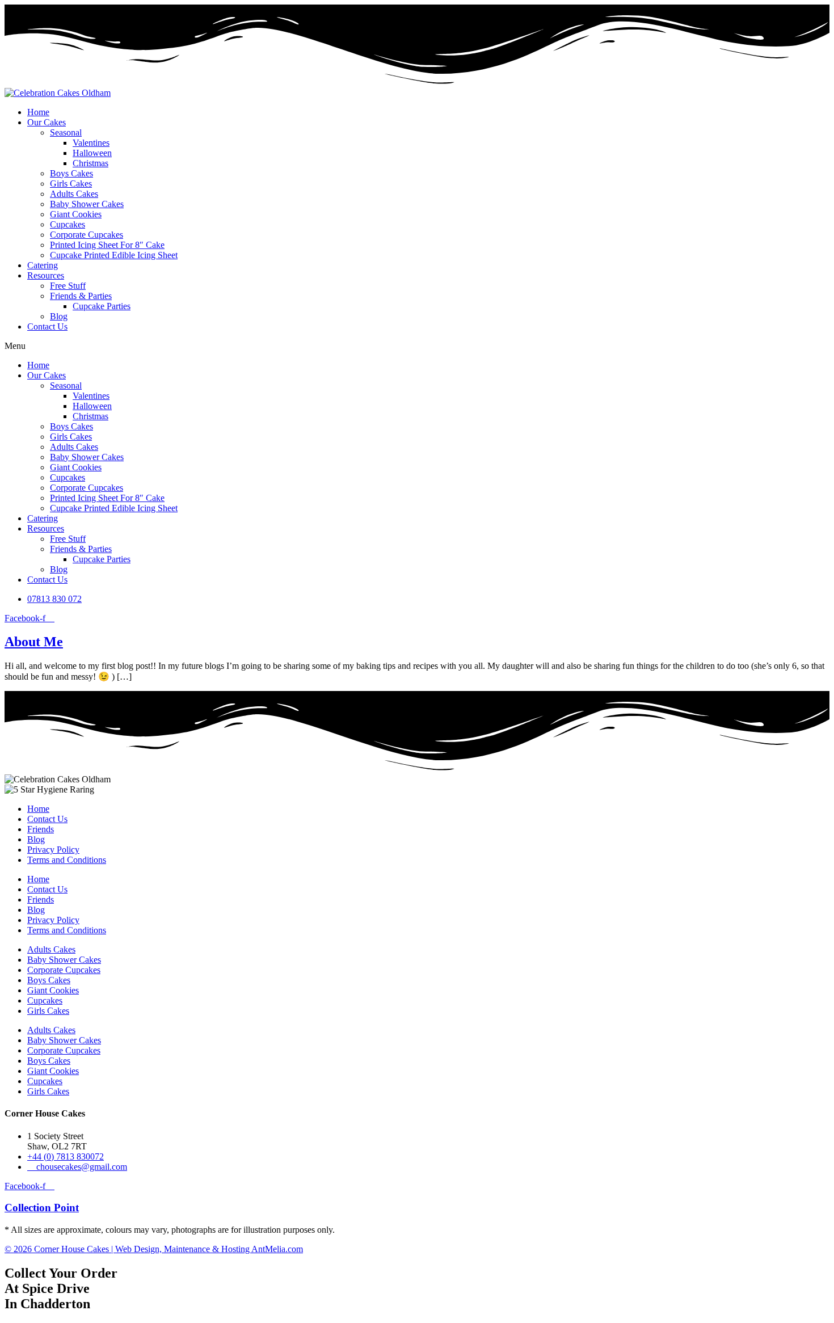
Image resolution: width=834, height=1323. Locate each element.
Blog (59, 316)
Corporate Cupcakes (86, 234)
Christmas (90, 163)
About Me (34, 641)
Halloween (92, 153)
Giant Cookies (76, 214)
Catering (42, 265)
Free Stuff (68, 285)
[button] (417, 346)
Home (38, 112)
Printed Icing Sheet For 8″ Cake (107, 245)
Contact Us (47, 326)
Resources (45, 275)
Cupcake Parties (101, 306)
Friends (40, 829)
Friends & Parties (81, 296)
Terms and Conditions (66, 860)
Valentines (91, 143)
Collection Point (42, 1208)
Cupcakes (67, 224)
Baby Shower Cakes (87, 204)
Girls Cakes (71, 183)
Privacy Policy (53, 849)
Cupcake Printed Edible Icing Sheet (114, 255)
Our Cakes (46, 122)
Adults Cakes (74, 194)
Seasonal (66, 132)
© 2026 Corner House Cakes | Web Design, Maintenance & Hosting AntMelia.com (154, 1249)
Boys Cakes (71, 173)
